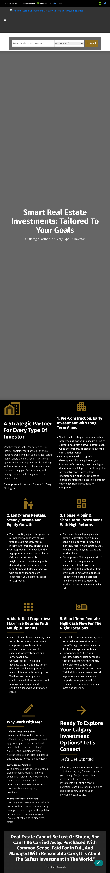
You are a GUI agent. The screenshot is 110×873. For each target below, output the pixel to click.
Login (60, 3)
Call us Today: (10, 3)
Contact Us (45, 3)
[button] (10, 3)
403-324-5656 (29, 3)
